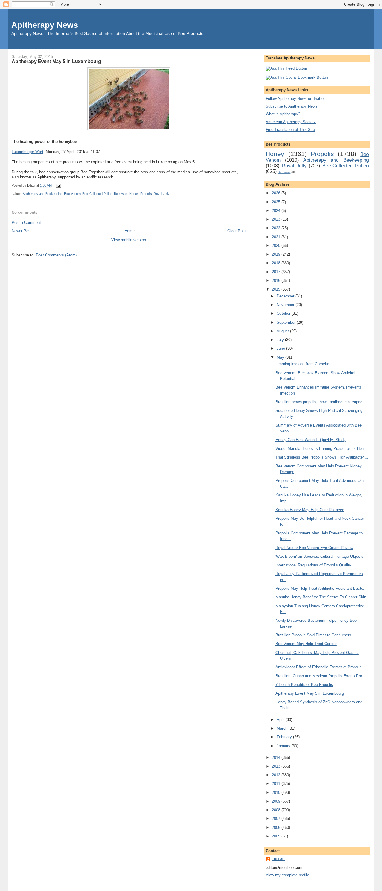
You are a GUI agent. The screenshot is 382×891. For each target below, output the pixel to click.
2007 (276, 818)
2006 (276, 827)
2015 (276, 289)
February (285, 737)
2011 (276, 783)
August (283, 331)
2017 (276, 272)
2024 (276, 210)
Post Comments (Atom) (56, 255)
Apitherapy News (44, 25)
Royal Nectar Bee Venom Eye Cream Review (314, 547)
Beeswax (120, 193)
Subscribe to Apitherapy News (292, 106)
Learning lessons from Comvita (302, 364)
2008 (276, 810)
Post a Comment (26, 222)
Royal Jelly (162, 193)
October (284, 313)
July (281, 339)
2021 (276, 237)
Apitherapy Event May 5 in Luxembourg (56, 61)
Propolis (146, 193)
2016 (276, 280)
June (281, 348)
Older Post (236, 231)
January (284, 746)
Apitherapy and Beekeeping (42, 193)
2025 (276, 202)
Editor (278, 859)
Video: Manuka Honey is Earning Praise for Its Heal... (321, 448)
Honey (133, 193)
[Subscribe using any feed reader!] (286, 68)
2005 (276, 836)
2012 (276, 775)
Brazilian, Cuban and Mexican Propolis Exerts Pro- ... (321, 676)
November (286, 304)
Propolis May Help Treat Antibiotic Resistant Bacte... (321, 588)
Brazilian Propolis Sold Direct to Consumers (313, 635)
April (281, 719)
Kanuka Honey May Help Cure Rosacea (309, 510)
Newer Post (22, 231)
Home (129, 231)
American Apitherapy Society (291, 122)
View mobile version (128, 240)
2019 (276, 254)
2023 (276, 219)
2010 (276, 792)
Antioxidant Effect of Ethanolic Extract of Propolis (318, 667)
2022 (276, 228)
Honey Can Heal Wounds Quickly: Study (310, 440)
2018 (276, 263)
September (287, 322)
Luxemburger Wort (27, 151)
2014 (276, 757)
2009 (276, 801)
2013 (276, 766)
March (283, 728)
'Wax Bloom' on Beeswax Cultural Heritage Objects (319, 556)
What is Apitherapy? (283, 114)
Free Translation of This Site (290, 129)
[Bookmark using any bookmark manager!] (297, 77)
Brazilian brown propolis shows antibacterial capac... (320, 402)
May (281, 357)
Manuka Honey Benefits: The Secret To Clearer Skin (320, 597)
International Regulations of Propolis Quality (313, 565)
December (286, 296)
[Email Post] (57, 185)
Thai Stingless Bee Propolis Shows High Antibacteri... (321, 457)
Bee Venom (72, 193)
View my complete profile (287, 875)
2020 (276, 245)
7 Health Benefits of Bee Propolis (304, 684)
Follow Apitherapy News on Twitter (295, 98)
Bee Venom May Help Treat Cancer (306, 643)
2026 (276, 193)
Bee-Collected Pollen (97, 193)
